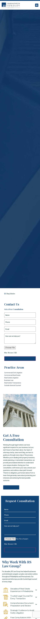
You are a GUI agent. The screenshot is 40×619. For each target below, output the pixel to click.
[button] (36, 5)
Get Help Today (20, 359)
